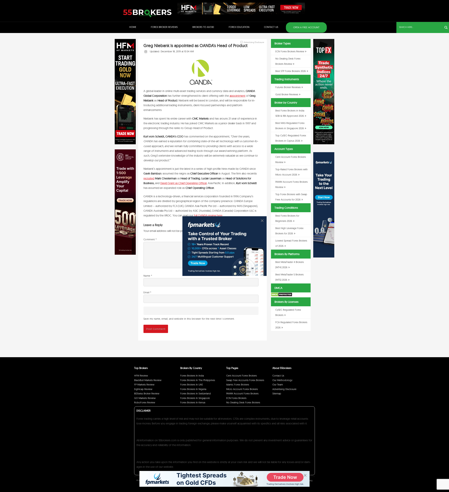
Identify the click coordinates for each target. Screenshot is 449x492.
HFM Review (141, 375)
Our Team (277, 384)
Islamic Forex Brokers (237, 384)
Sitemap (276, 393)
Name (147, 275)
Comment (150, 239)
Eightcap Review (143, 389)
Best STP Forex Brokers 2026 (290, 71)
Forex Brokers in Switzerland (195, 393)
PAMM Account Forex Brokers (242, 393)
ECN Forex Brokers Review (289, 51)
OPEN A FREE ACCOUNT (306, 27)
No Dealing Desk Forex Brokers (243, 402)
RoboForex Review (144, 402)
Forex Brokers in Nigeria (193, 389)
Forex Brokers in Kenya (192, 402)
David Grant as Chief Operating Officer (183, 183)
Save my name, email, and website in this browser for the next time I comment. (189, 318)
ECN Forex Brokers (236, 398)
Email (147, 292)
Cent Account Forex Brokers (241, 375)
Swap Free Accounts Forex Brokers (245, 380)
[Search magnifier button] (446, 27)
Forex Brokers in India (192, 375)
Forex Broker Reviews (164, 27)
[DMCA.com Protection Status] (281, 295)
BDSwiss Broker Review (146, 393)
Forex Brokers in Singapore (195, 398)
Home (132, 27)
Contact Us (271, 27)
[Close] (262, 220)
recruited (148, 178)
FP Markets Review (144, 384)
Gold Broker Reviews (286, 94)
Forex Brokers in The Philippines (197, 380)
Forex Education (239, 27)
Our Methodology (282, 380)
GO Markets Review (145, 398)
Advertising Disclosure (284, 389)
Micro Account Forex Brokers (242, 389)
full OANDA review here (208, 215)
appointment (238, 95)
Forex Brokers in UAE (191, 384)
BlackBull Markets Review (147, 380)
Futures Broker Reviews (288, 87)
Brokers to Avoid (203, 27)
